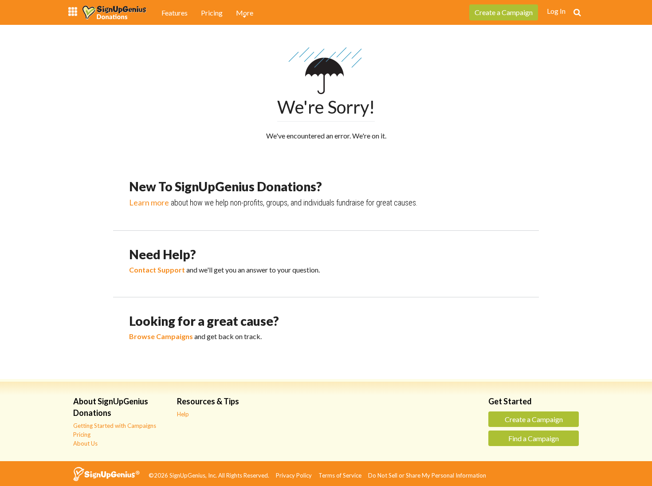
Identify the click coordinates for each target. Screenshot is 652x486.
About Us (85, 443)
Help (183, 414)
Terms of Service (342, 475)
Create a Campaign (534, 419)
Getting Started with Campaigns (114, 425)
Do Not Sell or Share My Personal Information (429, 475)
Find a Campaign (533, 438)
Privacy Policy (296, 475)
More (244, 12)
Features (174, 12)
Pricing (212, 12)
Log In (556, 11)
